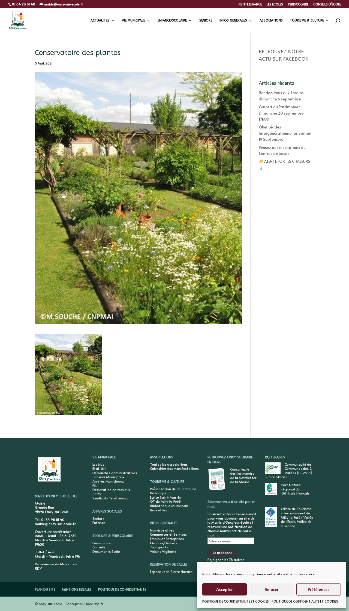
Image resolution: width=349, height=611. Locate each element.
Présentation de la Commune (173, 488)
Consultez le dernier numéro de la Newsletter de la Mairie (243, 475)
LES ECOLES (275, 4)
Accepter (224, 589)
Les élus (98, 464)
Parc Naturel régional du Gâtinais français (295, 489)
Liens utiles (158, 510)
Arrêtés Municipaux (108, 481)
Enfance (98, 522)
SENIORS (205, 20)
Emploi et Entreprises (167, 538)
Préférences (318, 589)
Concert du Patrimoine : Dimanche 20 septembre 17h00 (281, 113)
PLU (95, 485)
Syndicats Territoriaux (110, 498)
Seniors (98, 518)
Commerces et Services (168, 534)
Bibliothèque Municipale (169, 505)
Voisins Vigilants (163, 551)
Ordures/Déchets (163, 543)
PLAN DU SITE (45, 589)
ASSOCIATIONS (271, 20)
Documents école (106, 551)
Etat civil (99, 468)
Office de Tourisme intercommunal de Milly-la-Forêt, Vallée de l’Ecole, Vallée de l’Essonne (297, 517)
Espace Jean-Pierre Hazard (171, 571)
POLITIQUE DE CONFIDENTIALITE (122, 589)
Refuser (271, 589)
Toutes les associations (169, 464)
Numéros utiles (162, 530)
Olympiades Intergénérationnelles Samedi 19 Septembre (285, 133)
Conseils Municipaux (108, 476)
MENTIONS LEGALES (76, 589)
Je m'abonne (223, 552)
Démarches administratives (114, 472)
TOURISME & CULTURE (307, 20)
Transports (159, 547)
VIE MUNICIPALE (133, 20)
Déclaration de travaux (111, 489)
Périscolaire (101, 543)
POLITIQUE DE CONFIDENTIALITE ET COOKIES (235, 601)
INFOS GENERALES (233, 20)
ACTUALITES (100, 20)
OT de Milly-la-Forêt (166, 501)
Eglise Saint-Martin (165, 497)
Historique (158, 492)
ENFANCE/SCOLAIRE (172, 20)
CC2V (97, 494)
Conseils (98, 547)
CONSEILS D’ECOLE (327, 4)
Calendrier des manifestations (174, 468)
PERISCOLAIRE (298, 4)
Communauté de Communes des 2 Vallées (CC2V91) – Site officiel (288, 471)
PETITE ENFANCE (250, 4)
